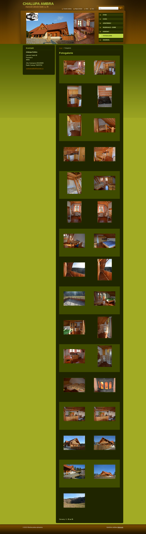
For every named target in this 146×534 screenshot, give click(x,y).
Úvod (60, 48)
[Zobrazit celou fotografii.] (74, 69)
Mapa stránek (78, 8)
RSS (87, 8)
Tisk (93, 8)
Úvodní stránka (67, 8)
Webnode (120, 527)
